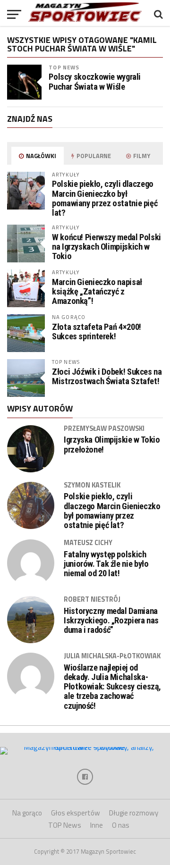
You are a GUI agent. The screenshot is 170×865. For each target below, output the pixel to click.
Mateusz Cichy (88, 542)
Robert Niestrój (92, 599)
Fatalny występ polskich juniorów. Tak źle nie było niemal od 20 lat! (106, 564)
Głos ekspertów (75, 812)
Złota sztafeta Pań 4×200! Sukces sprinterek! (96, 331)
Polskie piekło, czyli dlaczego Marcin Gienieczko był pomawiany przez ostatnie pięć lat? (104, 198)
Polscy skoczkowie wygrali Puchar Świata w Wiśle (95, 81)
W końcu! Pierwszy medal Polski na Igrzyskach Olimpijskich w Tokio (106, 246)
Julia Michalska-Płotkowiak (112, 656)
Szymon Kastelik (92, 485)
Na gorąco (27, 812)
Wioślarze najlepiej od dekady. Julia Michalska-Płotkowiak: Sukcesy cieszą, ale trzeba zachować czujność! (112, 687)
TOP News (64, 67)
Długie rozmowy (133, 812)
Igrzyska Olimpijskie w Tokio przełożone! (112, 444)
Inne (96, 825)
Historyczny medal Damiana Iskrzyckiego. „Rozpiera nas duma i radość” (111, 620)
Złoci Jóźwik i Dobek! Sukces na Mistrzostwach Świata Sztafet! (107, 376)
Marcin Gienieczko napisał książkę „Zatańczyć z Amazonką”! (97, 291)
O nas (120, 825)
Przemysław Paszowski (104, 428)
